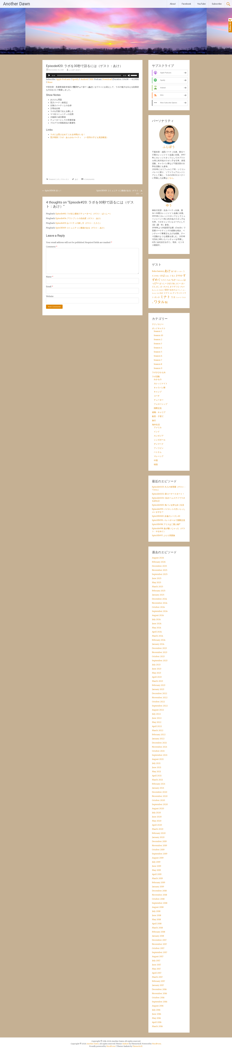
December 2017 (159, 940)
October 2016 (158, 997)
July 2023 (156, 664)
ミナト (165, 297)
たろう (164, 280)
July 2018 (156, 911)
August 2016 (157, 1006)
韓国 (156, 464)
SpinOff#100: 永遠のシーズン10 (166, 516)
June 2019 (156, 866)
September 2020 (160, 804)
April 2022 (157, 726)
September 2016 (159, 1001)
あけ (76, 179)
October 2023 (158, 656)
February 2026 (159, 562)
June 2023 (156, 669)
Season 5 (158, 352)
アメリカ (158, 427)
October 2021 (158, 751)
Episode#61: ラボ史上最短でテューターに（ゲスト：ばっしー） (84, 213)
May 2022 (156, 722)
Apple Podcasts (63, 79)
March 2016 (157, 1026)
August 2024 (158, 615)
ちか (173, 279)
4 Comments (89, 179)
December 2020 (159, 792)
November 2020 (159, 796)
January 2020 (158, 837)
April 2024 (157, 632)
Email (49, 286)
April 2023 (157, 677)
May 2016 (156, 1018)
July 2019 (156, 862)
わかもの (158, 379)
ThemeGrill (137, 1046)
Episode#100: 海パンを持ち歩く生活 (168, 505)
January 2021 (158, 788)
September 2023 (159, 660)
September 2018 (159, 903)
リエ (173, 297)
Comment (51, 246)
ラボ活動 (156, 376)
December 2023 (159, 648)
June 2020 (157, 816)
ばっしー (163, 283)
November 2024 (159, 603)
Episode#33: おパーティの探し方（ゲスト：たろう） (79, 223)
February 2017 (158, 981)
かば (162, 275)
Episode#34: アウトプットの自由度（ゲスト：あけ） (79, 218)
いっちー (179, 271)
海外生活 (156, 424)
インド (157, 431)
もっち (156, 290)
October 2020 (158, 800)
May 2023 (156, 673)
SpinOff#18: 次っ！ (52, 190)
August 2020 (158, 808)
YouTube (201, 4)
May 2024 (156, 627)
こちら (170, 178)
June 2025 (156, 578)
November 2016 (159, 993)
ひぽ (169, 283)
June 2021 (156, 767)
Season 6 (158, 356)
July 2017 (156, 960)
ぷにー (178, 283)
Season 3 (158, 343)
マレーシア (158, 456)
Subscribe (217, 4)
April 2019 (156, 874)
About (173, 4)
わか (161, 293)
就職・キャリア (159, 412)
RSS (92, 79)
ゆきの (172, 290)
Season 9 (158, 368)
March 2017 (157, 977)
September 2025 (159, 574)
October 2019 (158, 849)
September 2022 (160, 706)
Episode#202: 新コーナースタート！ (168, 494)
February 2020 (159, 833)
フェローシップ (160, 404)
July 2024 (156, 619)
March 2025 (157, 586)
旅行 (154, 420)
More (49, 82)
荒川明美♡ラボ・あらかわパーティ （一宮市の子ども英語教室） (79, 137)
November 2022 (159, 697)
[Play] (49, 75)
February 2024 (158, 640)
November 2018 (159, 895)
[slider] (134, 75)
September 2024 (160, 611)
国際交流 (158, 408)
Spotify (75, 79)
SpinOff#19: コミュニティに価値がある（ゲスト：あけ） (80, 228)
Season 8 (158, 364)
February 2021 (158, 784)
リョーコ (178, 297)
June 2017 (156, 964)
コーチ (157, 396)
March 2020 (157, 829)
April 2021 (157, 775)
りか (157, 293)
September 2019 (159, 853)
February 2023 (158, 685)
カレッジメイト (160, 383)
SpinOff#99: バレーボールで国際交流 (168, 520)
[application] (92, 75)
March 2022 (157, 730)
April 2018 (156, 923)
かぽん (167, 276)
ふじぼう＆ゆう (75, 70)
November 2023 (159, 652)
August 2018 (157, 907)
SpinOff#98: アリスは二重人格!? (166, 524)
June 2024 (156, 623)
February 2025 (158, 590)
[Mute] (129, 75)
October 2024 (158, 607)
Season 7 (158, 360)
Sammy (160, 271)
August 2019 (157, 858)
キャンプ (158, 391)
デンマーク (158, 444)
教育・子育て (158, 416)
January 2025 (158, 595)
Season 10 (158, 335)
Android (84, 79)
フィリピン (158, 448)
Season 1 (158, 331)
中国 (156, 460)
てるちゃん (179, 280)
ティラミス (177, 293)
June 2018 (156, 915)
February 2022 (159, 734)
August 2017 (157, 956)
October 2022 (158, 701)
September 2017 (159, 952)
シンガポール (159, 440)
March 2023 (157, 681)
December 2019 (159, 841)
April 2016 (156, 1022)
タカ (171, 293)
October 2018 (158, 899)
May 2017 (156, 969)
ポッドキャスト (63, 179)
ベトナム (158, 452)
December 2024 (159, 599)
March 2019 (157, 878)
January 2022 (158, 738)
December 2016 (159, 989)
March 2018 (157, 927)
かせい (157, 276)
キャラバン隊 (159, 387)
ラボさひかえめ (159, 372)
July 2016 (156, 1010)
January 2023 (158, 689)
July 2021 (156, 763)
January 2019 (158, 886)
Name (49, 276)
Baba (154, 271)
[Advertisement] (92, 159)
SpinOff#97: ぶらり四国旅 (163, 535)
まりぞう (173, 286)
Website (50, 296)
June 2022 (157, 718)
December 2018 (159, 890)
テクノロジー (158, 324)
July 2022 (156, 714)
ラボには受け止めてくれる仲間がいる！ (67, 134)
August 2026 (158, 558)
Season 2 (52, 179)
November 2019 (159, 845)
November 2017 (159, 944)
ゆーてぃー (179, 290)
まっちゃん (164, 286)
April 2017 (156, 973)
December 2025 (159, 566)
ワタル (159, 302)
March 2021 (157, 779)
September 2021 (159, 755)
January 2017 (158, 985)
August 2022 (158, 710)
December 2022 (159, 693)
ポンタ (157, 297)
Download (107, 79)
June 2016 (156, 1014)
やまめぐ (161, 290)
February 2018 (158, 932)
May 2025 (156, 582)
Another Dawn (16, 3)
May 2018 (156, 919)
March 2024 (157, 636)
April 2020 (157, 825)
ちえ (169, 280)
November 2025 (159, 570)
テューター (158, 400)
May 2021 (156, 771)
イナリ (166, 293)
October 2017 (158, 948)
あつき (174, 271)
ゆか (167, 289)
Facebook (186, 4)
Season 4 (158, 347)
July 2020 (156, 812)
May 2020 (156, 821)
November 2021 (159, 747)
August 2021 (158, 759)
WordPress (110, 1046)
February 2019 (158, 882)
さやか (179, 275)
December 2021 (159, 743)
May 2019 (156, 870)
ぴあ (173, 283)
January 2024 (158, 644)
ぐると (172, 276)
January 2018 (158, 936)
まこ (158, 286)
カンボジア (158, 435)
